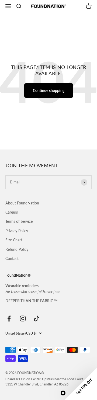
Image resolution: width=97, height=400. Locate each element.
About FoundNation (22, 203)
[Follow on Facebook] (9, 318)
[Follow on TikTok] (36, 318)
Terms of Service (19, 221)
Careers (11, 212)
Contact (12, 258)
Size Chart (13, 240)
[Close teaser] (63, 393)
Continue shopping (48, 90)
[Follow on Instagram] (22, 318)
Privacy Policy (16, 230)
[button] (81, 384)
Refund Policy (16, 249)
